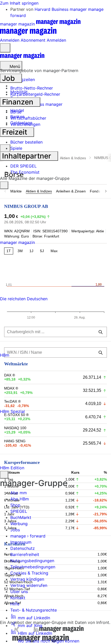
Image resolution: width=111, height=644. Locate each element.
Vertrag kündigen (27, 579)
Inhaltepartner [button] (27, 156)
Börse (15, 111)
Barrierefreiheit (24, 554)
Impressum (20, 542)
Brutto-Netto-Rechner (31, 88)
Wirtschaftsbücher (28, 118)
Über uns (19, 591)
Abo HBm (19, 498)
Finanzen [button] (18, 102)
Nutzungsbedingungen (32, 560)
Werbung (19, 523)
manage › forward (27, 536)
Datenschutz (22, 548)
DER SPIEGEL (23, 166)
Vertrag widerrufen (28, 585)
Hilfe (14, 603)
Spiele (16, 148)
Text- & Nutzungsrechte (33, 610)
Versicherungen (25, 124)
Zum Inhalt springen (19, 3)
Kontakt (17, 597)
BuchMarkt (20, 517)
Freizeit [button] (15, 132)
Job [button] (9, 78)
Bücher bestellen (26, 142)
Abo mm (18, 492)
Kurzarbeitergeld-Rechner (35, 94)
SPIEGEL (18, 511)
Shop (15, 505)
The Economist (24, 172)
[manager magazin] (22, 57)
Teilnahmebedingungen (32, 566)
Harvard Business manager (61, 9)
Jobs (15, 529)
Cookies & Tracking (29, 573)
